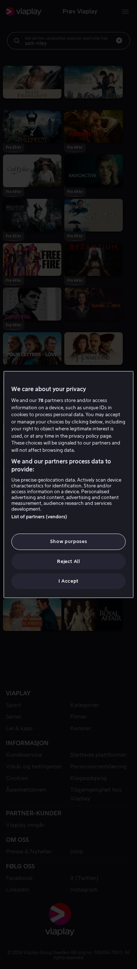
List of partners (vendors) (39, 516)
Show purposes (68, 541)
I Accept (68, 581)
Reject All (68, 561)
